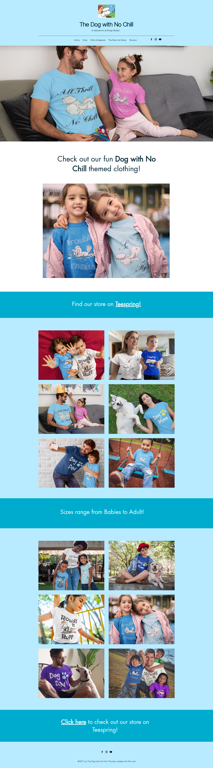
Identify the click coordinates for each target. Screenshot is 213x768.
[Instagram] (155, 39)
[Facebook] (151, 39)
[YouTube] (160, 39)
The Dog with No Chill (106, 23)
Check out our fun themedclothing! (106, 163)
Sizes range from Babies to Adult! (102, 512)
